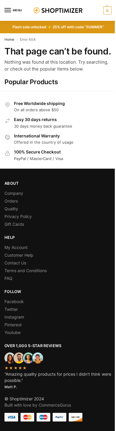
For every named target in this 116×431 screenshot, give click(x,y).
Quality (11, 208)
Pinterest (13, 324)
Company (13, 193)
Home (9, 39)
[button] (107, 10)
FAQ (8, 278)
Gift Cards (14, 224)
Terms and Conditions (25, 270)
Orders (11, 200)
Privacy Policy (18, 216)
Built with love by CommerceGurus (37, 405)
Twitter (11, 309)
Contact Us (15, 262)
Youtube (12, 332)
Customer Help (18, 255)
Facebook (14, 301)
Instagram (14, 316)
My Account (16, 247)
